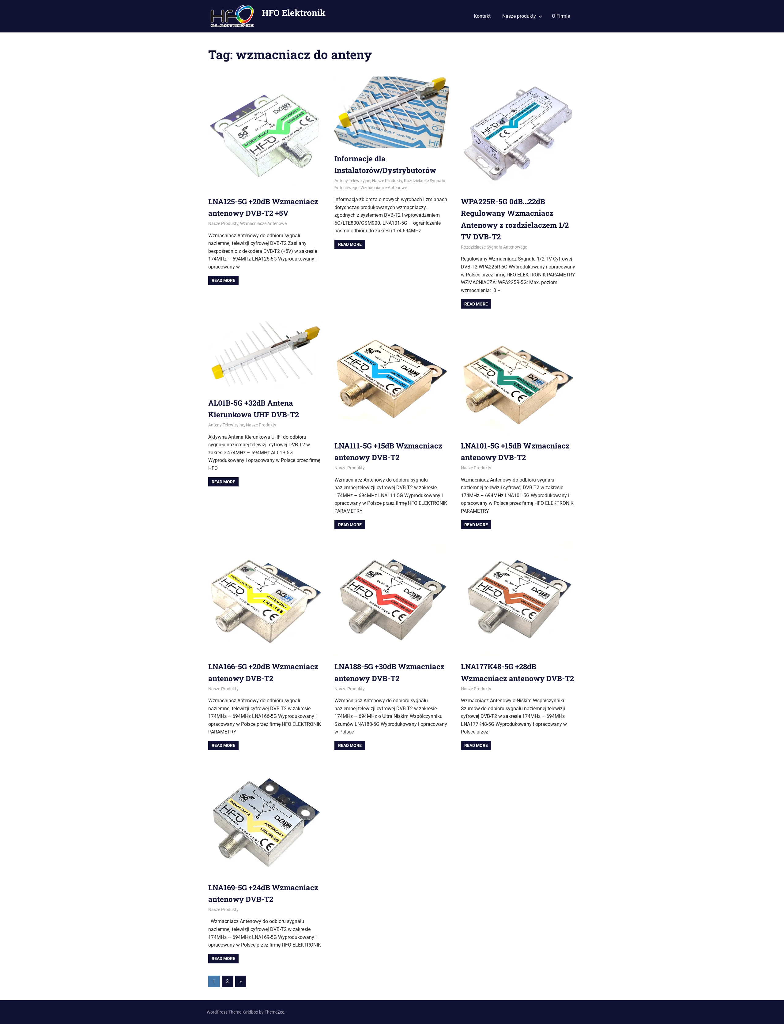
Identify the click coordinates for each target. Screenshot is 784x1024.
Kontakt (482, 16)
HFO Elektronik (294, 12)
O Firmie (561, 16)
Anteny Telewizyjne (352, 180)
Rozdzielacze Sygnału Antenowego (494, 247)
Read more (223, 280)
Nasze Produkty (223, 223)
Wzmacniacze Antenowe (263, 223)
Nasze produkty (519, 16)
